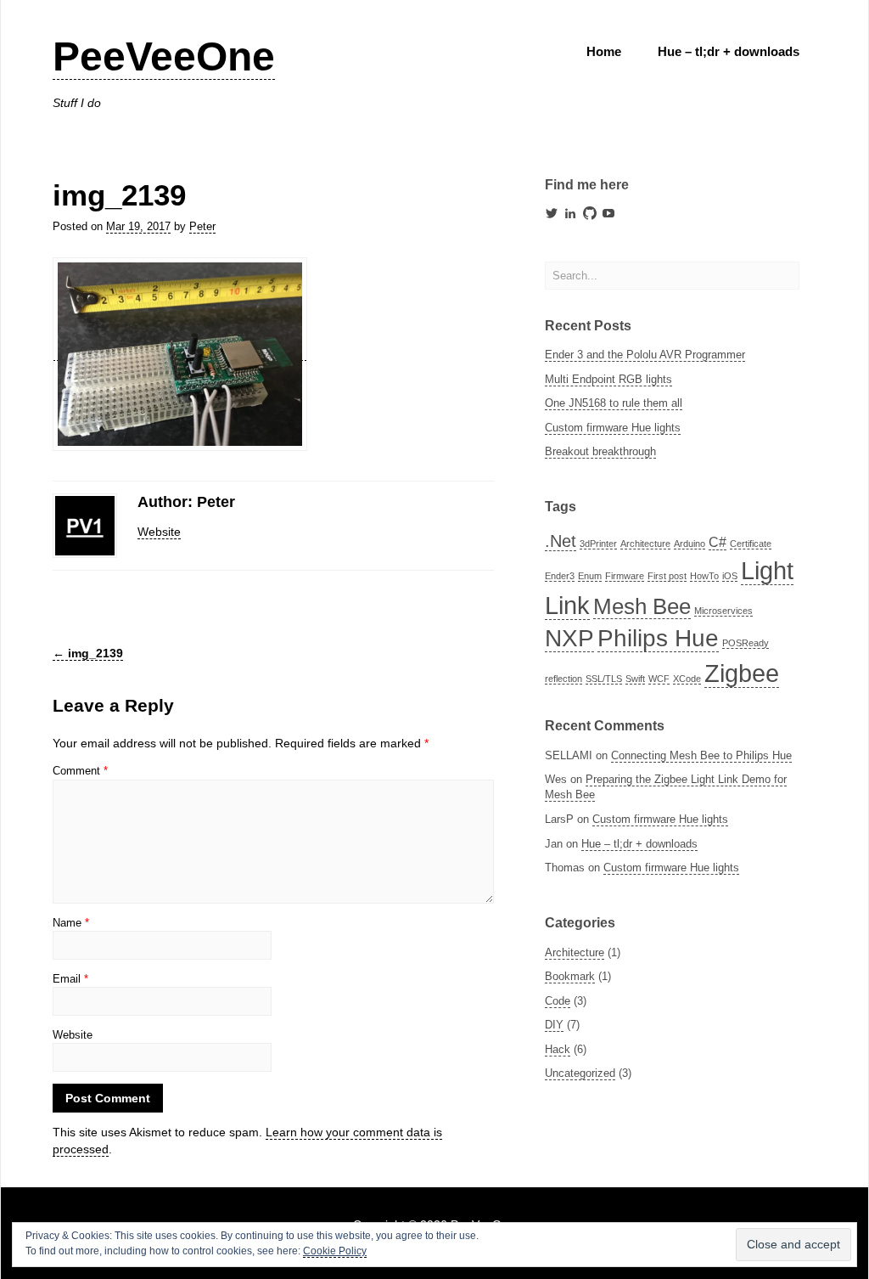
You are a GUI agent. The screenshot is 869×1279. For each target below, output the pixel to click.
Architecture (645, 543)
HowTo (704, 576)
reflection (563, 678)
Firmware (624, 576)
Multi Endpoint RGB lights (608, 379)
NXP (569, 638)
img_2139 (88, 653)
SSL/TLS (604, 678)
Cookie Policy (335, 1251)
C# (717, 541)
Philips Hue (658, 638)
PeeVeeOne (164, 56)
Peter (202, 226)
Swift (635, 678)
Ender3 (560, 576)
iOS (729, 576)
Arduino (689, 543)
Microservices (723, 611)
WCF (659, 678)
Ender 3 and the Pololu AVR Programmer (645, 354)
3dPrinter (598, 543)
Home (603, 51)
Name (71, 922)
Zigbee (741, 673)
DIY (554, 1024)
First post (667, 576)
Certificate (750, 543)
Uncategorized (580, 1073)
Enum (590, 576)
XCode (687, 678)
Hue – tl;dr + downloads (728, 51)
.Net (560, 541)
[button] (180, 354)
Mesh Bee (642, 606)
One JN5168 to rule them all (613, 403)
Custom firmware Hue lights (613, 427)
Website (159, 531)
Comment (80, 770)
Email (70, 978)
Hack (557, 1049)
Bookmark (570, 976)
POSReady (745, 643)
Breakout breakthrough (600, 451)
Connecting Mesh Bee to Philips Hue (701, 755)
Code (557, 1000)
